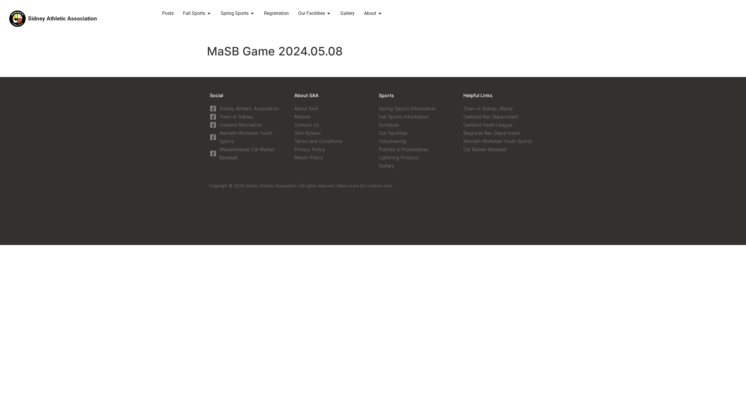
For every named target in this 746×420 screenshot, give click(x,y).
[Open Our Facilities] (328, 13)
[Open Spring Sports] (252, 13)
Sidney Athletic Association (62, 18)
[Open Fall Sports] (209, 13)
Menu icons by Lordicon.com (364, 185)
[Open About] (380, 13)
